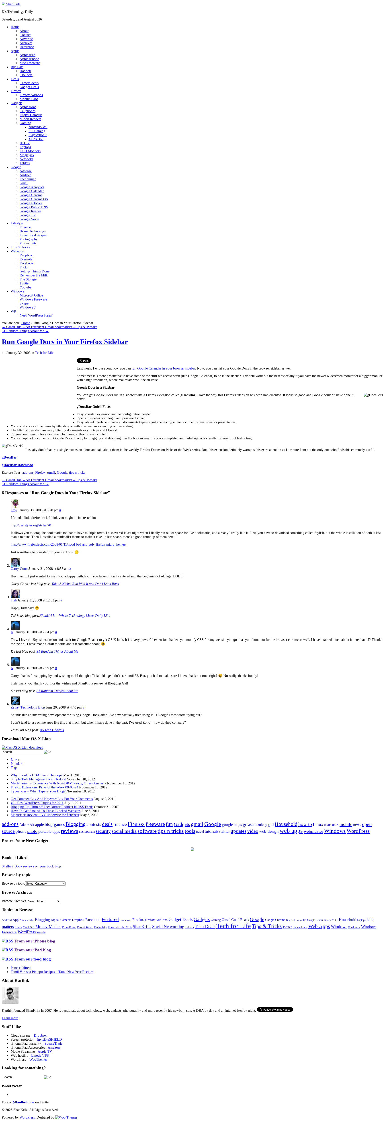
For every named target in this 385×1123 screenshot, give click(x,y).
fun (169, 824)
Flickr (24, 267)
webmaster (313, 831)
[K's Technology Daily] (3, 4)
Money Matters (48, 926)
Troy (14, 510)
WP (13, 311)
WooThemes (38, 1059)
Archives (26, 43)
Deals (15, 79)
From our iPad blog (32, 950)
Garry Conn (19, 569)
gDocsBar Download (17, 465)
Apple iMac (28, 107)
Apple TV (45, 1051)
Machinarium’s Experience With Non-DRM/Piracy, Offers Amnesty (58, 783)
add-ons (27, 472)
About (24, 31)
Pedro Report (69, 927)
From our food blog (32, 959)
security (103, 831)
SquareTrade (53, 1043)
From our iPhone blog (34, 941)
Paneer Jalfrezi (21, 968)
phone (21, 831)
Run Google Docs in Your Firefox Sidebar (65, 342)
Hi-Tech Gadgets (52, 730)
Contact (25, 35)
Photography (29, 239)
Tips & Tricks (20, 247)
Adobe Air (26, 825)
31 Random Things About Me (25, 331)
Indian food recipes (33, 235)
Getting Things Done (34, 271)
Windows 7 (28, 307)
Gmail (24, 183)
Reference (27, 47)
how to (305, 824)
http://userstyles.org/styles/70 (31, 525)
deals (107, 824)
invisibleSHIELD (49, 1039)
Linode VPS (40, 1055)
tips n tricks (77, 472)
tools (190, 831)
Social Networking (168, 926)
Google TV (28, 215)
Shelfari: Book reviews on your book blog (31, 866)
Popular (16, 764)
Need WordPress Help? (36, 315)
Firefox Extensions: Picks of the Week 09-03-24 (44, 787)
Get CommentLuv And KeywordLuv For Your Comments (52, 799)
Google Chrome (31, 195)
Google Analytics (32, 187)
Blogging (76, 824)
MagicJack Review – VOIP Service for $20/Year (45, 815)
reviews (69, 831)
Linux (318, 824)
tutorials (211, 831)
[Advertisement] (39, 389)
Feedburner (28, 179)
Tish (14, 600)
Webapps (17, 251)
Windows (17, 291)
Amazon (54, 1047)
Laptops (25, 147)
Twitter (25, 283)
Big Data (17, 67)
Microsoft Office (31, 295)
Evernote (26, 259)
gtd (271, 824)
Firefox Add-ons (31, 95)
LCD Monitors (30, 151)
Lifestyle (17, 223)
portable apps (49, 831)
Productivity (28, 243)
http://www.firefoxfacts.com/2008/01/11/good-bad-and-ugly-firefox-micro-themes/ (68, 544)
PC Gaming (37, 131)
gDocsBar (9, 457)
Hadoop (25, 71)
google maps (232, 824)
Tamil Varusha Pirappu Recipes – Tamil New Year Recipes (52, 972)
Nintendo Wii (38, 127)
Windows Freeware (33, 299)
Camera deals (29, 83)
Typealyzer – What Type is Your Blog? (38, 791)
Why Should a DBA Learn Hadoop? (36, 775)
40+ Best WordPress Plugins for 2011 (37, 803)
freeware (155, 824)
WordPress (358, 831)
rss (81, 831)
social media (124, 831)
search (89, 831)
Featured (110, 919)
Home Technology (33, 231)
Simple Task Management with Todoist (38, 779)
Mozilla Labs (29, 99)
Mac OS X (29, 927)
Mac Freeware (30, 63)
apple (39, 824)
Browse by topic (13, 883)
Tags (14, 768)
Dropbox (26, 255)
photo (32, 831)
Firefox (16, 91)
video (252, 831)
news (357, 824)
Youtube (25, 287)
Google (16, 167)
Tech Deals (205, 926)
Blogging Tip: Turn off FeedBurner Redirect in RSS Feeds (52, 807)
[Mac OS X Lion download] (22, 747)
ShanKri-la (142, 926)
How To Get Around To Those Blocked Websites (45, 811)
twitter (224, 831)
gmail (51, 472)
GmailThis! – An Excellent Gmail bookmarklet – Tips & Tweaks (49, 327)
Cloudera (26, 75)
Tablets (25, 163)
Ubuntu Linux (300, 927)
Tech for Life (44, 353)
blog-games (55, 824)
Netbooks (26, 159)
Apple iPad (27, 55)
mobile (346, 824)
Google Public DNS (34, 207)
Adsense (26, 171)
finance (120, 824)
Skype (24, 303)
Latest (15, 760)
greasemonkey (255, 824)
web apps (291, 830)
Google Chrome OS (34, 199)
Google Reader (30, 211)
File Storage (28, 279)
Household (286, 824)
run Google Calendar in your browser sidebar (163, 368)
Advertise (26, 39)
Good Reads (240, 920)
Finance (25, 227)
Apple (15, 51)
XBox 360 (36, 139)
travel (200, 831)
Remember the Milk (34, 275)
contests (93, 824)
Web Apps (319, 926)
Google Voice (29, 219)
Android (25, 175)
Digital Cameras (31, 115)
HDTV (25, 143)
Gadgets (16, 103)
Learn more (10, 1018)
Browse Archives (14, 901)
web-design (269, 831)
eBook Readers (30, 119)
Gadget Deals (29, 87)
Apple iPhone (29, 59)
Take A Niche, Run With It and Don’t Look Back (85, 584)
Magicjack (27, 155)
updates (238, 831)
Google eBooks (31, 203)
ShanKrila (13, 4)
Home (15, 27)
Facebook (26, 263)
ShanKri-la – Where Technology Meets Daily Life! (75, 615)
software (147, 831)
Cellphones (27, 111)
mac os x (331, 824)
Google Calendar (32, 191)
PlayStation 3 (38, 135)
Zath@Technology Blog (28, 707)
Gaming (25, 123)
